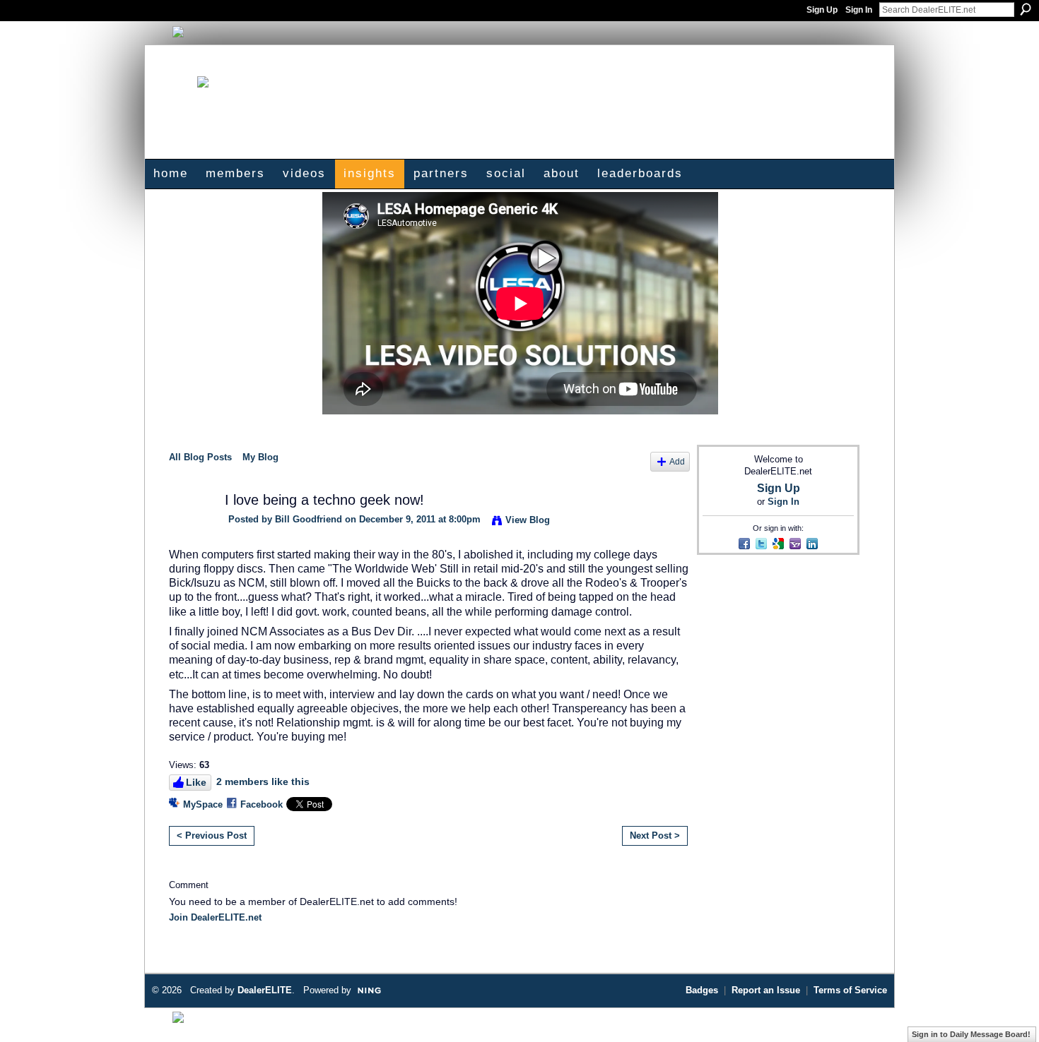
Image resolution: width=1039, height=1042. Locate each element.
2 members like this (263, 781)
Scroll (1004, 1010)
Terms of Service (850, 990)
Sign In (858, 10)
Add (677, 461)
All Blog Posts (200, 457)
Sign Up (822, 10)
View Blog (527, 520)
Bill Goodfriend (308, 519)
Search (1025, 9)
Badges (702, 990)
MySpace (203, 804)
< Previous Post (212, 835)
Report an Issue (766, 990)
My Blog (260, 457)
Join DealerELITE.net (215, 917)
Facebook (261, 804)
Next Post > (655, 835)
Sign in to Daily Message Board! (971, 1034)
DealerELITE (264, 990)
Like (196, 782)
